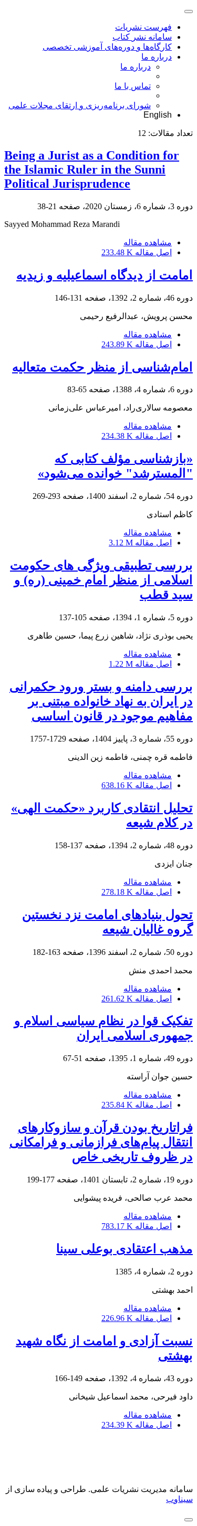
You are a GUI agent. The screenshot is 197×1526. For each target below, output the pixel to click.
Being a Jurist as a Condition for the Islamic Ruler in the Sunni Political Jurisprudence (91, 169)
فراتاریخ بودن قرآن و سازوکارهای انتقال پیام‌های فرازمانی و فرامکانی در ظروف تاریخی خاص (101, 1142)
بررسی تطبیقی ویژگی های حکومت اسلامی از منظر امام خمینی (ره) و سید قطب (101, 580)
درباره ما (156, 56)
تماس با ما (133, 86)
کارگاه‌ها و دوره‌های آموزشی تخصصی (107, 46)
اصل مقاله (136, 252)
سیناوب (179, 1499)
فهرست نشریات (143, 26)
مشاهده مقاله (147, 242)
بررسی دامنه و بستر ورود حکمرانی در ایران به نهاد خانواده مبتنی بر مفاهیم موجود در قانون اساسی (101, 701)
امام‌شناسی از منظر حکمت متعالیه (102, 367)
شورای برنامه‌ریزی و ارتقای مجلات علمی (79, 105)
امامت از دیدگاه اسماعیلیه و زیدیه (104, 275)
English (157, 114)
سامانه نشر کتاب (142, 36)
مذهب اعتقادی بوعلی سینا (124, 1249)
